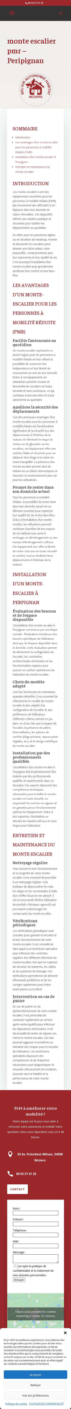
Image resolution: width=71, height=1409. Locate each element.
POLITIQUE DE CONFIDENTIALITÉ (46, 1403)
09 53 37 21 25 (35, 3)
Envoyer (19, 1280)
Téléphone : (20, 1230)
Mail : (16, 1241)
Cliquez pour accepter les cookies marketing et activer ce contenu (35, 1314)
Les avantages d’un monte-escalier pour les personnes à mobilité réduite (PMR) (36, 147)
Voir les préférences (35, 1395)
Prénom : (18, 1219)
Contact (17, 1189)
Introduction (22, 137)
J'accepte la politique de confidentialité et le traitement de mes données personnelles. (33, 1270)
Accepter (35, 1375)
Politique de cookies (16, 1403)
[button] (65, 1333)
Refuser (35, 1385)
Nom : (16, 1208)
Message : (19, 1252)
